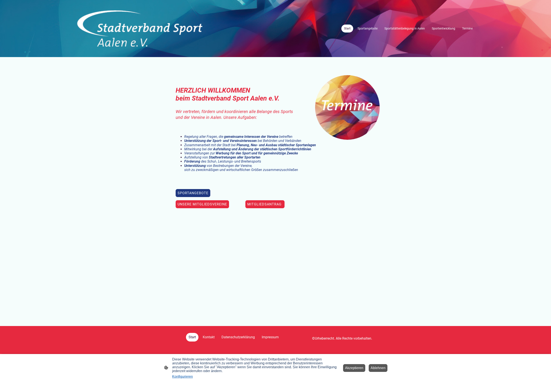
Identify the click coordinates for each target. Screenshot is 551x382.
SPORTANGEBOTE (193, 193)
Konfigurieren (182, 376)
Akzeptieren (354, 368)
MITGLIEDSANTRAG (265, 204)
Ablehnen (378, 368)
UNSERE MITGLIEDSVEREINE (202, 204)
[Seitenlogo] (140, 28)
